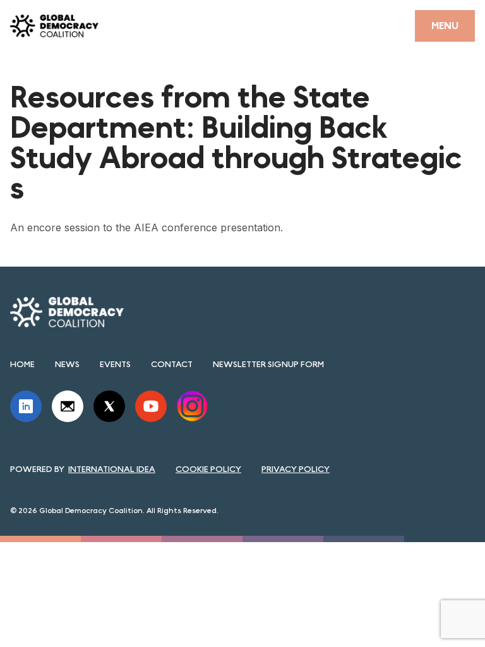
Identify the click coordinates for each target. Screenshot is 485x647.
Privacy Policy (295, 469)
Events (115, 364)
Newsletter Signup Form (268, 364)
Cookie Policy (208, 469)
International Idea (111, 469)
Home (22, 364)
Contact (172, 364)
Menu (444, 25)
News (67, 364)
